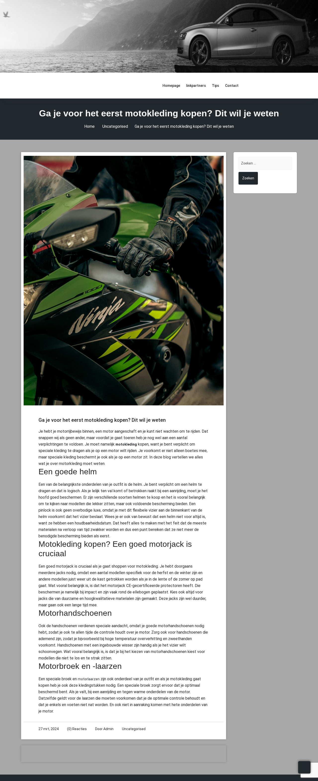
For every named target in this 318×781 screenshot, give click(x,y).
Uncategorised (115, 126)
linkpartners (196, 86)
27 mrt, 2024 (49, 729)
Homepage (171, 86)
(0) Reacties (77, 729)
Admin (108, 729)
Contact (231, 86)
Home (89, 126)
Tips (215, 86)
